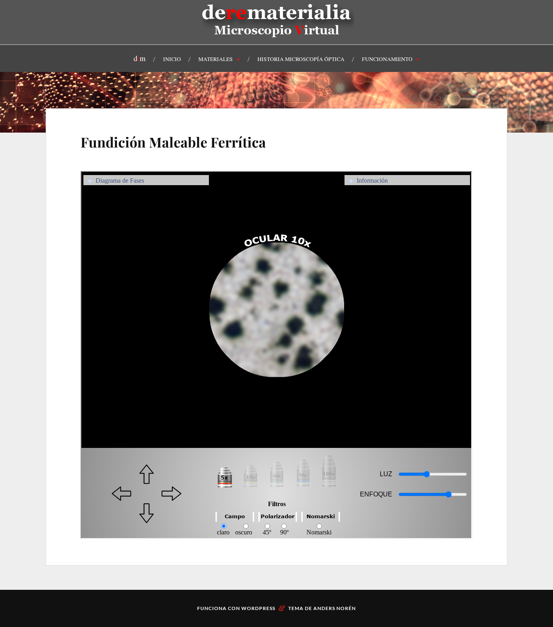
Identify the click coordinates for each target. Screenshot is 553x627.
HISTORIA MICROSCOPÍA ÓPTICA (301, 59)
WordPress (258, 608)
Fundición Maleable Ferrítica (173, 142)
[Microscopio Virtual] (276, 34)
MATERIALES (215, 59)
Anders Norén (334, 608)
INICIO (172, 59)
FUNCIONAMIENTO (387, 59)
